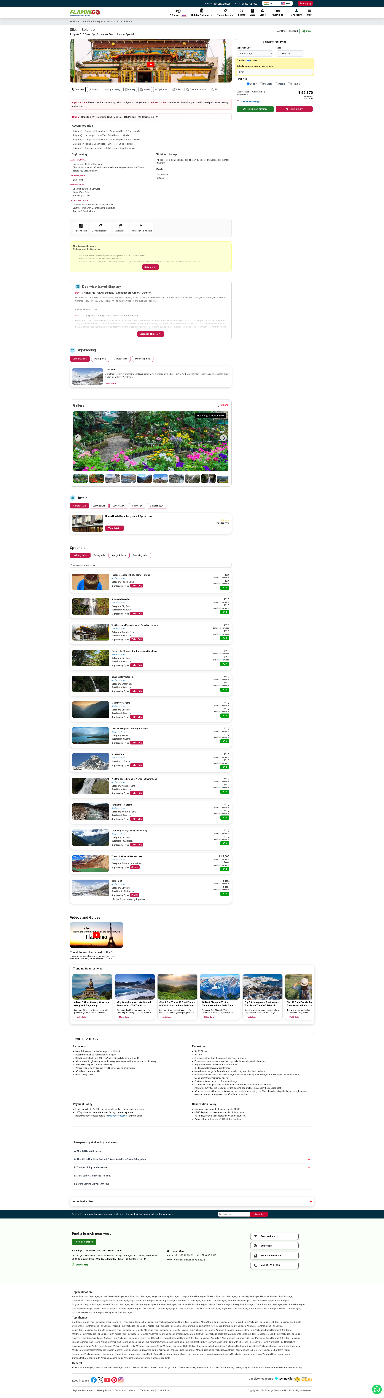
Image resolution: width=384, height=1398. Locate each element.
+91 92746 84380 (248, 4)
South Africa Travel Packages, (263, 1308)
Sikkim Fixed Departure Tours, (154, 1338)
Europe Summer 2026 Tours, (86, 1342)
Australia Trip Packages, (129, 1308)
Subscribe (259, 1214)
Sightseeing (114, 89)
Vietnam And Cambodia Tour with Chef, (179, 1342)
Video (178, 89)
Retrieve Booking (293, 1367)
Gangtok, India (120, 359)
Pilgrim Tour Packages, (83, 1354)
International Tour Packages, (109, 1367)
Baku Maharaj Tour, (81, 1346)
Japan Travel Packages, (262, 1300)
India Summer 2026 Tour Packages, (283, 1338)
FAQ (216, 89)
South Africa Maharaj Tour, (163, 1346)
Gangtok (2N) (79, 506)
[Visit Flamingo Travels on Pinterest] (114, 1380)
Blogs (168, 1367)
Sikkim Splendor (124, 21)
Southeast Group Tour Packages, (88, 1322)
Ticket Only (136, 585)
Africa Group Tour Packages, (215, 1322)
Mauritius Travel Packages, (208, 1308)
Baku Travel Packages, (294, 1304)
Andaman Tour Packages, (214, 1300)
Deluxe (281, 84)
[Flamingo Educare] (302, 1379)
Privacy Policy (104, 1390)
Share (308, 31)
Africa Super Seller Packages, (210, 1350)
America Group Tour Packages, (184, 1322)
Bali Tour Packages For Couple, (286, 1322)
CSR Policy (163, 1390)
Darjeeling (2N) (157, 506)
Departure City (243, 48)
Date (279, 48)
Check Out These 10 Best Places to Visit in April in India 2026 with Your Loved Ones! (177, 1004)
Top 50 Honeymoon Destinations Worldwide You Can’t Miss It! (261, 1004)
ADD (225, 587)
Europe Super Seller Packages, (285, 1346)
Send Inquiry (305, 3)
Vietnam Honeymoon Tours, (276, 1354)
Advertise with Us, (274, 1367)
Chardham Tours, (281, 1350)
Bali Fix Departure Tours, (256, 1342)
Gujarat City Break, (195, 1334)
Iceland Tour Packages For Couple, (285, 1334)
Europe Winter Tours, (115, 1346)
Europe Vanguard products (156, 1358)
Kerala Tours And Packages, (86, 1296)
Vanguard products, (133, 1358)
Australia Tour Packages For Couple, (265, 1326)
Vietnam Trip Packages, (239, 1300)
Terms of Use (147, 1390)
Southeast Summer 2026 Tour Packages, (189, 1338)
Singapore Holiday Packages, (165, 1296)
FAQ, (244, 1367)
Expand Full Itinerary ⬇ (150, 334)
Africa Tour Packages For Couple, (88, 1330)
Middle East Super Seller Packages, (89, 1350)
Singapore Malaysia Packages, (87, 1304)
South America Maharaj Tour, (108, 1358)
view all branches (84, 1242)
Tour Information (198, 89)
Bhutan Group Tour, (191, 1326)
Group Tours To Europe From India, (122, 1322)
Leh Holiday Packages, (248, 1296)
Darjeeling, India (142, 359)
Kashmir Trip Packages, (189, 1300)
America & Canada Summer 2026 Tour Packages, (240, 1330)
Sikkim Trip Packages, (166, 1300)
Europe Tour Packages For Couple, (198, 1330)
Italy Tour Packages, (140, 1304)
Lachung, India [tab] (80, 555)
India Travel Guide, (134, 1367)
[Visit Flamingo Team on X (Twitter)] (100, 1380)
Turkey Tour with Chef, (211, 1342)
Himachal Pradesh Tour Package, (276, 1296)
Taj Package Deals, (214, 1334)
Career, (238, 1367)
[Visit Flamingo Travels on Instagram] (121, 1380)
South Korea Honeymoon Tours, (163, 1354)
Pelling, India (100, 359)
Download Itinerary (257, 109)
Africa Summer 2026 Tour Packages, (119, 1342)
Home (76, 21)
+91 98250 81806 (221, 4)
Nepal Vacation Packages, (142, 1300)
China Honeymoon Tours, (134, 1354)
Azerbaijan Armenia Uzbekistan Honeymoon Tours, (236, 1354)
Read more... (111, 383)
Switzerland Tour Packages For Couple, (91, 1326)
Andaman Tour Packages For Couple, (167, 1334)
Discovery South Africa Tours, (143, 1350)
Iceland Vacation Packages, (116, 1304)
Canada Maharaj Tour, (83, 1358)
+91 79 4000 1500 (206, 1255)
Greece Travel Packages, (220, 1304)
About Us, (201, 1367)
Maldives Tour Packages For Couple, (90, 1334)
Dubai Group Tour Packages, (155, 1322)
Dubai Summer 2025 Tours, (278, 1330)
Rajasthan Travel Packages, (115, 1300)
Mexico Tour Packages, (105, 1308)
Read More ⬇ (150, 267)
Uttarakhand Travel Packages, (86, 1300)
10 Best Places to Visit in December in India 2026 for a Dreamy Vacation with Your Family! (220, 1004)
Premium (295, 84)
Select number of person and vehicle (255, 66)
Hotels (146, 89)
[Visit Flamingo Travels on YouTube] (107, 1380)
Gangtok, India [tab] (119, 555)
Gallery (131, 89)
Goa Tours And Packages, (138, 1296)
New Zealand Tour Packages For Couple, (250, 1322)
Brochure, (191, 1367)
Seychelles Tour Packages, (234, 1308)
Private (134, 895)
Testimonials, (227, 1367)
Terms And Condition (125, 1390)
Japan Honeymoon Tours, (108, 1354)
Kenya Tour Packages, (290, 1308)
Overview (79, 89)
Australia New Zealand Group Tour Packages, (223, 1326)
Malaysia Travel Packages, (193, 1296)
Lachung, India (80, 359)
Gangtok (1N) (119, 506)
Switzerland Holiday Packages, (192, 1304)
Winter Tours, (98, 1346)
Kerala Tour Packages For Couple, (164, 1326)
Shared (134, 867)
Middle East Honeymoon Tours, (195, 1354)
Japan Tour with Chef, (149, 1342)
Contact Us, (213, 1367)
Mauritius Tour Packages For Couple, (162, 1330)
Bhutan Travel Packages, (112, 1296)
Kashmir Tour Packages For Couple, (121, 1338)
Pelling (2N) (137, 506)
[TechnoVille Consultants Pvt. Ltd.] (283, 1379)
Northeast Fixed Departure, (282, 1342)
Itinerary (96, 89)
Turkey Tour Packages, (244, 1304)
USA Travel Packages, (83, 1308)
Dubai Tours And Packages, (269, 1304)
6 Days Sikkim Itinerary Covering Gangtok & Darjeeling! (91, 1004)
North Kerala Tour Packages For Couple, (128, 1334)
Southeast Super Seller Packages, (253, 1346)
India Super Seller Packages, (222, 1346)
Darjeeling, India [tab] (140, 555)
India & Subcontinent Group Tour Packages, (245, 1334)
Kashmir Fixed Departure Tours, (87, 1338)
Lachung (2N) (99, 506)
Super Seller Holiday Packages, (192, 1346)
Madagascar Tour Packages (118, 1312)
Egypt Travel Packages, (182, 1308)
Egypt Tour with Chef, (233, 1342)
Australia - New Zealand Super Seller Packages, (248, 1350)
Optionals (162, 89)
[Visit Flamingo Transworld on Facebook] (93, 1380)
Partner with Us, (256, 1367)
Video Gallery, (178, 1367)
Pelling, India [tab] (99, 555)
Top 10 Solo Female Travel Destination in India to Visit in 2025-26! (302, 1004)
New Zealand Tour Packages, (156, 1308)
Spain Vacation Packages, (164, 1304)
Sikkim (109, 21)
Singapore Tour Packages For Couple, (124, 1330)
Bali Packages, (282, 1300)
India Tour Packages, (83, 1367)
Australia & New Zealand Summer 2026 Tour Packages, (238, 1338)
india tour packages (93, 21)
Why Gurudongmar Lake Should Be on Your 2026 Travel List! (134, 1004)
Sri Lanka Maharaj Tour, (137, 1346)
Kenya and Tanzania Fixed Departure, (177, 1350)
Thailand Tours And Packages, (222, 1296)
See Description (118, 578)
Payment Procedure (117, 1116)
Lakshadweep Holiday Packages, (88, 1312)
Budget (253, 84)
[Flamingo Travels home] (85, 13)
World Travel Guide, (154, 1367)
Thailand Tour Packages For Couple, (129, 1326)
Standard (267, 84)
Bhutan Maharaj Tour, (117, 1350)
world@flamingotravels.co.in (189, 1259)
